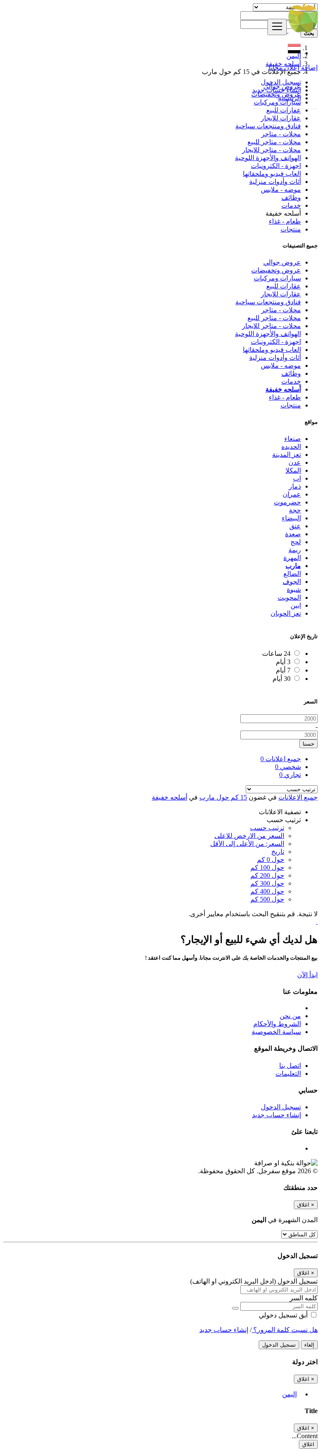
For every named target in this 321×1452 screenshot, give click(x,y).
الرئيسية (289, 98)
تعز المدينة (286, 454)
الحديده (291, 446)
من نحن (290, 1015)
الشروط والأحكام (277, 1023)
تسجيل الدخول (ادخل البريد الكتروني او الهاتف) (254, 1281)
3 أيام (283, 661)
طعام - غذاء (285, 221)
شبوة (294, 589)
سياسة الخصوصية (276, 1031)
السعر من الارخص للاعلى (249, 835)
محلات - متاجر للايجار (271, 149)
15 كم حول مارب (223, 797)
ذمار (295, 486)
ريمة (294, 549)
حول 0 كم (270, 859)
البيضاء (291, 518)
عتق (295, 526)
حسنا (308, 744)
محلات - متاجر (281, 134)
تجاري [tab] (290, 774)
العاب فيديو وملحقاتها (272, 173)
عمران (292, 494)
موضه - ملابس (281, 189)
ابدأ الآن (307, 974)
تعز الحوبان (285, 613)
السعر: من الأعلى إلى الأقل (247, 843)
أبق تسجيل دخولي (284, 1315)
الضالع (292, 573)
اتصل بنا (290, 1065)
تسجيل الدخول (281, 82)
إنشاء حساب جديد (276, 90)
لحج (295, 541)
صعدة (293, 533)
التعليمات (288, 1073)
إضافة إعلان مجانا (293, 67)
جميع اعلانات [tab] (280, 758)
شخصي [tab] (288, 766)
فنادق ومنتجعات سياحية (268, 126)
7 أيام (283, 670)
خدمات (291, 205)
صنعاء (292, 438)
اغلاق (308, 1444)
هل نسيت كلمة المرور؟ (285, 1329)
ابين (295, 605)
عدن (294, 462)
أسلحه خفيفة (169, 797)
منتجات (290, 229)
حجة (295, 510)
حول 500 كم (267, 899)
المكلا (293, 470)
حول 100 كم (267, 867)
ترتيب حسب (267, 827)
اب (297, 478)
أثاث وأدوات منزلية (275, 181)
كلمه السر (304, 1298)
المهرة (292, 557)
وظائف (291, 197)
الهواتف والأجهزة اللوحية (268, 157)
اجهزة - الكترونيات (276, 165)
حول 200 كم (267, 875)
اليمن (289, 1394)
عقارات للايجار (281, 118)
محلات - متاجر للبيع (274, 141)
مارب (293, 565)
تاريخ (277, 851)
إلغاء (309, 1345)
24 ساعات (276, 653)
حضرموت (287, 502)
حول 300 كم (267, 883)
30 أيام (281, 678)
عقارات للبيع (283, 110)
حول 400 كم (267, 891)
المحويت (289, 597)
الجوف (292, 581)
